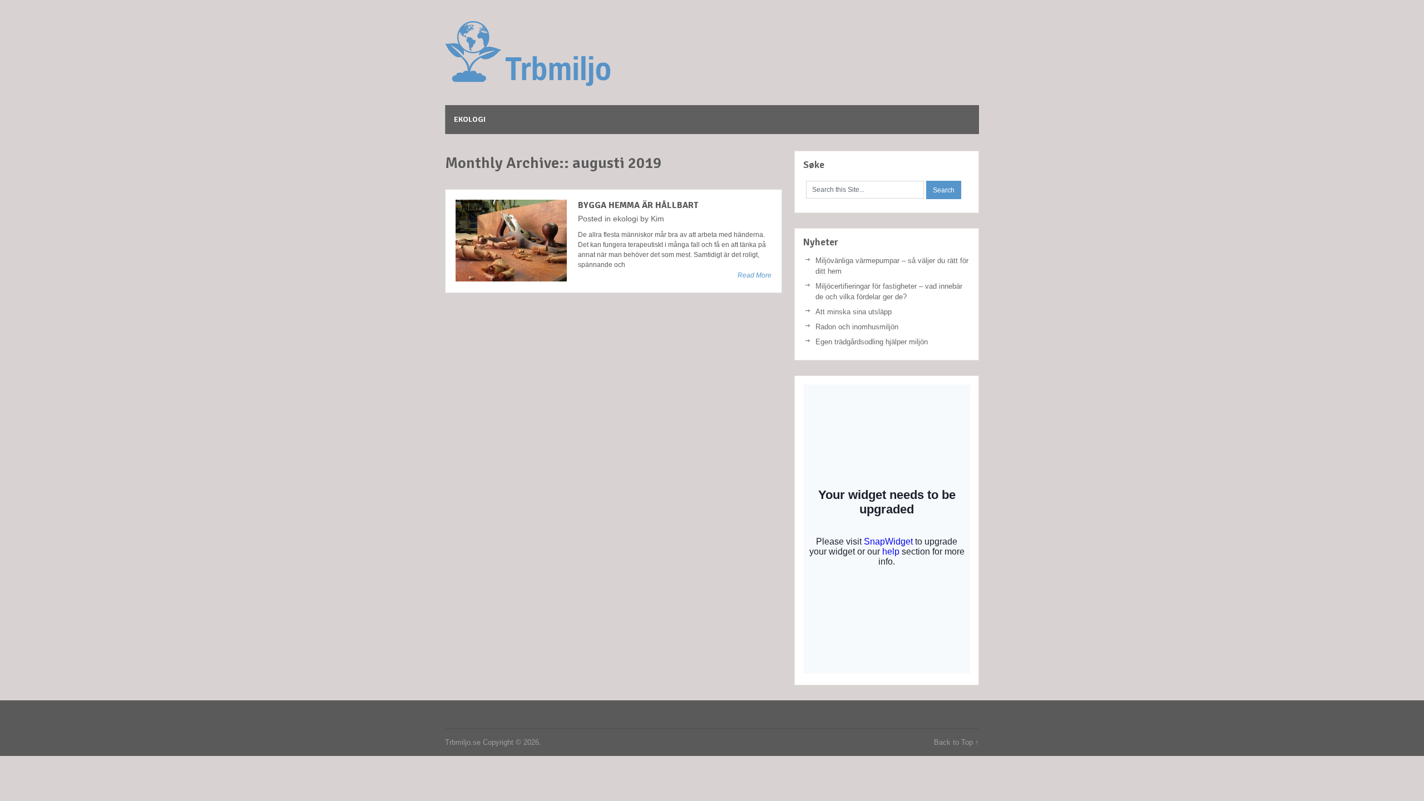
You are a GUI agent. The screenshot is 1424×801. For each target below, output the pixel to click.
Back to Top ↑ (956, 742)
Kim (657, 218)
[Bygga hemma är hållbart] (511, 240)
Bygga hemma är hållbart (638, 205)
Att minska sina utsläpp (853, 312)
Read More (755, 275)
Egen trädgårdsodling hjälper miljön (871, 342)
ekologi (470, 119)
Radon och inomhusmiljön (856, 327)
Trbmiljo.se (584, 54)
